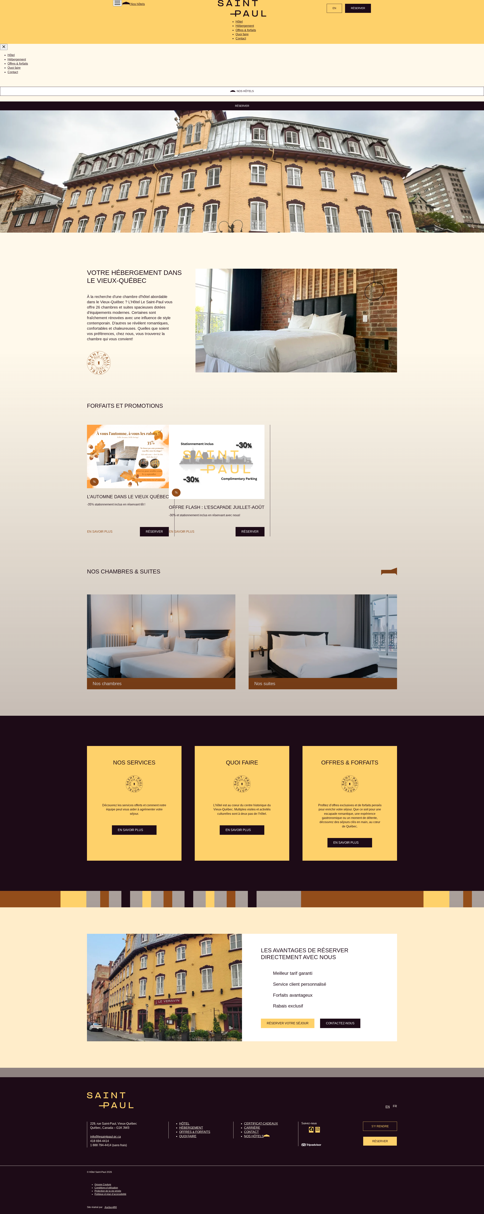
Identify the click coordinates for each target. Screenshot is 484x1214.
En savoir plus (99, 531)
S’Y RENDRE (380, 1126)
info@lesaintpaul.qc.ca (105, 1136)
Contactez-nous (340, 1023)
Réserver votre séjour (288, 1023)
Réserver (154, 531)
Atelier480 (110, 1207)
